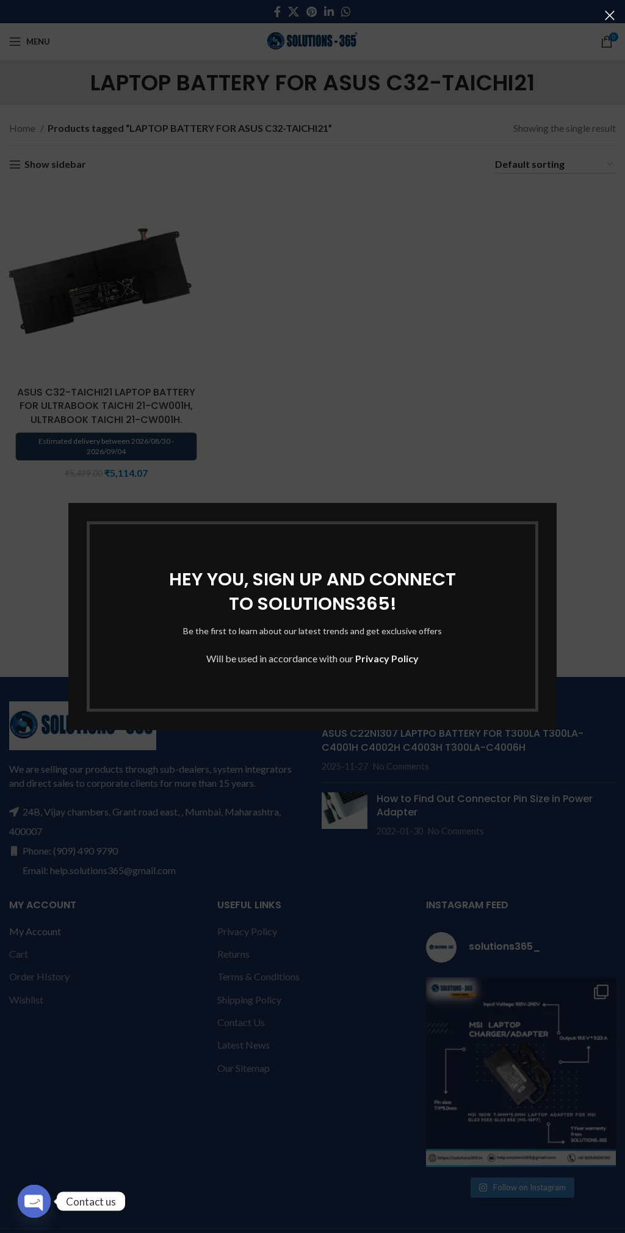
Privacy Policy (387, 658)
